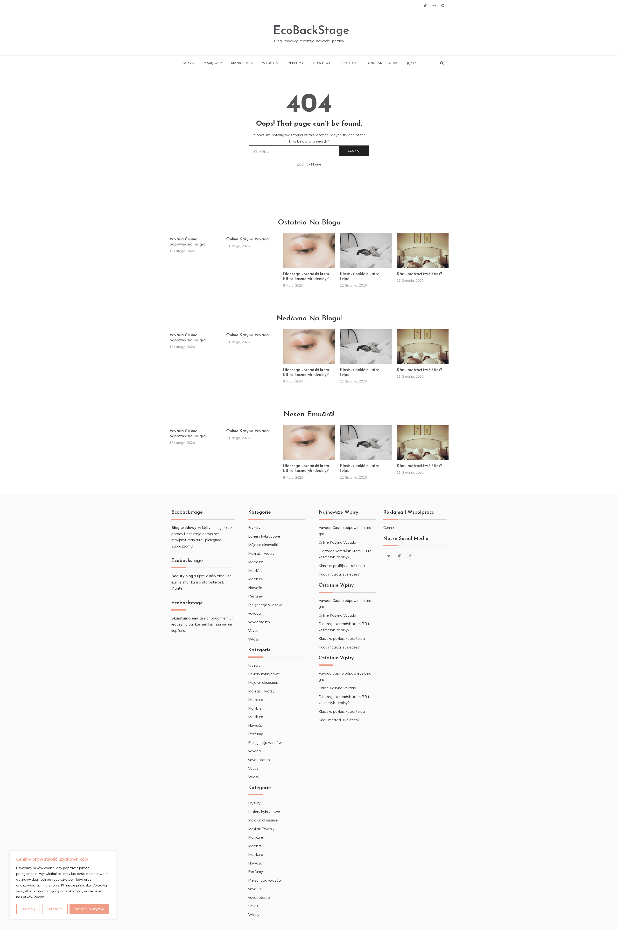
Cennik (388, 527)
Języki (412, 63)
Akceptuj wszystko (89, 909)
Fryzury (254, 527)
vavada (254, 613)
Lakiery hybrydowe (264, 536)
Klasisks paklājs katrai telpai (342, 565)
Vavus (253, 630)
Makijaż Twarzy (261, 553)
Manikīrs (255, 570)
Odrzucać (54, 909)
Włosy (268, 63)
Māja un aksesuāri (263, 544)
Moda (188, 63)
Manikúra (255, 579)
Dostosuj (28, 909)
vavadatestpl (259, 622)
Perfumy (296, 63)
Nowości (321, 63)
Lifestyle (348, 63)
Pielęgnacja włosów (265, 605)
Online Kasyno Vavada (247, 239)
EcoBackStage (311, 31)
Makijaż (211, 63)
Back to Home (309, 164)
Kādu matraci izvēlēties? (419, 274)
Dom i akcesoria (382, 63)
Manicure (240, 63)
